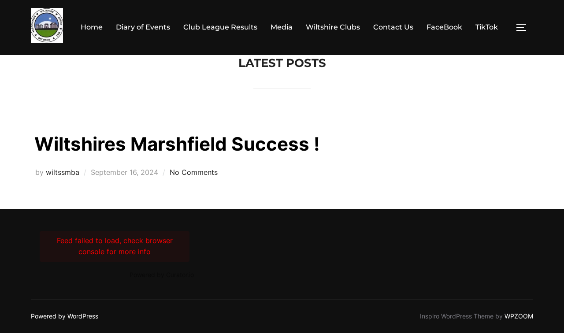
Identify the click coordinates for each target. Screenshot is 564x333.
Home (92, 27)
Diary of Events (143, 27)
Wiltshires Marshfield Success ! (177, 144)
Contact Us (393, 27)
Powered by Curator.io (162, 274)
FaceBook (444, 27)
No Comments (194, 172)
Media (282, 27)
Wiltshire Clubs (333, 27)
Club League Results (220, 27)
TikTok (486, 27)
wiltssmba (62, 172)
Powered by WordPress (64, 316)
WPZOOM (519, 316)
